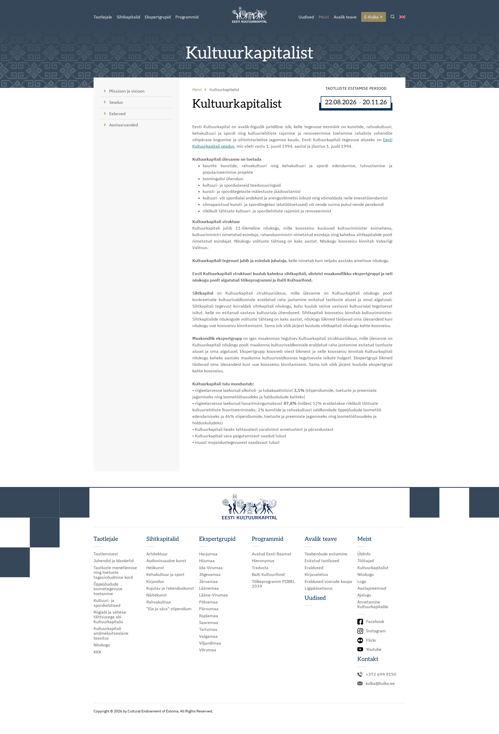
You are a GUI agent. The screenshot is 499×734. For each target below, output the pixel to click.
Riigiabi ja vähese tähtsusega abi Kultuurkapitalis (110, 617)
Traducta (260, 567)
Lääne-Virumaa (213, 595)
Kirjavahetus (316, 574)
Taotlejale (103, 17)
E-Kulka (371, 17)
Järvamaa (208, 581)
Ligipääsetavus (319, 588)
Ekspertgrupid (158, 17)
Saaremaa (208, 622)
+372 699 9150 (381, 674)
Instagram (376, 630)
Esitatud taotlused (322, 560)
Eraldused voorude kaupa (328, 581)
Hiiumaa (207, 560)
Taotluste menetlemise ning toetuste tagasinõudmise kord (115, 572)
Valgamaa (208, 636)
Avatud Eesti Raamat (271, 553)
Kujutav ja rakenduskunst (170, 588)
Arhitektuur (157, 553)
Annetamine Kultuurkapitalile (372, 604)
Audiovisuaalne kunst (166, 560)
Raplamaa (208, 615)
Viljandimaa (210, 643)
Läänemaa (209, 588)
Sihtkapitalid (128, 17)
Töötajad (365, 560)
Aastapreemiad (371, 588)
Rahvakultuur (158, 602)
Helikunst (155, 567)
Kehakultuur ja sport (165, 574)
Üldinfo (364, 553)
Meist (324, 17)
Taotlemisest (106, 553)
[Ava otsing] (393, 17)
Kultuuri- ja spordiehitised (107, 603)
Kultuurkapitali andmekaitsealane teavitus (111, 633)
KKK (97, 651)
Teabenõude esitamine (326, 553)
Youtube (374, 649)
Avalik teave (345, 17)
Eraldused (314, 567)
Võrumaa (207, 649)
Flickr (371, 640)
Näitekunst (156, 595)
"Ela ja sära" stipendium (169, 608)
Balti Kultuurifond (268, 574)
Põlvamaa (208, 602)
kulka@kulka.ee (380, 683)
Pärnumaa (209, 608)
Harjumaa (208, 553)
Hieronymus (263, 560)
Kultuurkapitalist (373, 567)
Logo (361, 581)
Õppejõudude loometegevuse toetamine (108, 589)
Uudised (306, 17)
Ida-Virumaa (211, 567)
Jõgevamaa (210, 574)
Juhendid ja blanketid (114, 560)
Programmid (187, 17)
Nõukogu (102, 644)
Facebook (375, 621)
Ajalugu (364, 595)
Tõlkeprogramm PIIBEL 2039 (273, 584)
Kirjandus (155, 581)
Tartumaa (208, 629)
